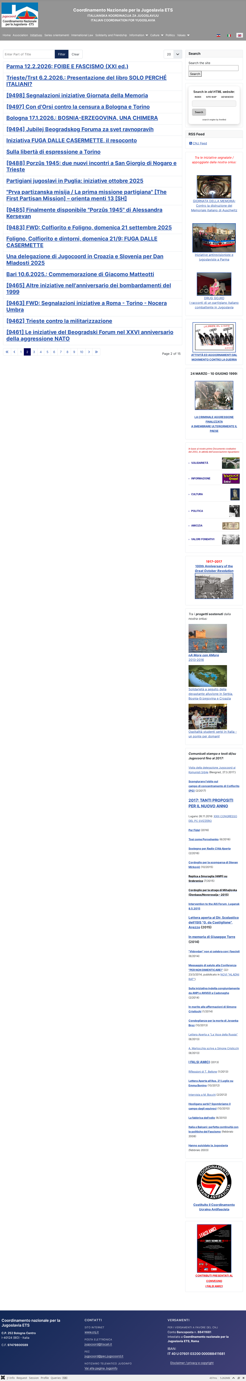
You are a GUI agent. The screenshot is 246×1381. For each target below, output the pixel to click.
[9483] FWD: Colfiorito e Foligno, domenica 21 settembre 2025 (89, 227)
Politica (197, 511)
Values (181, 35)
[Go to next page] (89, 352)
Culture (154, 35)
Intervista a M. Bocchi (202, 1094)
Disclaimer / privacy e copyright (192, 1363)
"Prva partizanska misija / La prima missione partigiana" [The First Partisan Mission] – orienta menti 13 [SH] (86, 195)
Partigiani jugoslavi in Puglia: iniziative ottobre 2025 (74, 180)
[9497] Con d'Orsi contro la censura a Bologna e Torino (78, 106)
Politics (170, 35)
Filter (61, 54)
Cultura (197, 494)
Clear (75, 54)
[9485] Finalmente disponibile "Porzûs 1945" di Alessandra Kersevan (84, 213)
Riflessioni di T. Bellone (203, 1071)
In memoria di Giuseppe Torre (212, 937)
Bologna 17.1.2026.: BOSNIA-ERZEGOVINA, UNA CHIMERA (82, 118)
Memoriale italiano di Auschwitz (214, 210)
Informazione (200, 478)
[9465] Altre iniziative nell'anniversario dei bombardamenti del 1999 (88, 288)
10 (81, 352)
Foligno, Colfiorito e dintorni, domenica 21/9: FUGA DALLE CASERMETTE (81, 241)
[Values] (188, 35)
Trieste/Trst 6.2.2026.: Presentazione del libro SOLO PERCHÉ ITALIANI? (86, 80)
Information (136, 35)
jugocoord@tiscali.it (98, 1344)
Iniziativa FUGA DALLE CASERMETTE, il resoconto (71, 140)
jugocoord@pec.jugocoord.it (104, 1356)
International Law (82, 35)
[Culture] (161, 35)
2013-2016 (196, 660)
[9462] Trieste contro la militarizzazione (59, 321)
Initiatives (36, 35)
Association (20, 35)
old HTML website (221, 91)
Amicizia (196, 525)
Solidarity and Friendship (111, 35)
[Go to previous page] (14, 352)
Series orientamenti (56, 35)
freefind (222, 119)
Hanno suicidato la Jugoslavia (208, 1145)
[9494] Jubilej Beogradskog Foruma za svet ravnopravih (80, 129)
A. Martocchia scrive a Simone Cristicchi (214, 1048)
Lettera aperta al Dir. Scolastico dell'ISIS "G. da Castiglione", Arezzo (214, 922)
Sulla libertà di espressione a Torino (53, 151)
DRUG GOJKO (214, 298)
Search (195, 74)
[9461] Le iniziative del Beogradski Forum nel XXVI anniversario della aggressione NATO (89, 335)
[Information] (146, 35)
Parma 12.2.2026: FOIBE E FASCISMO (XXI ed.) (67, 66)
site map (211, 97)
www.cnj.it (92, 1332)
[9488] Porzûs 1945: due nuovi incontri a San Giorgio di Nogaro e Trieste (91, 166)
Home (7, 35)
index (198, 97)
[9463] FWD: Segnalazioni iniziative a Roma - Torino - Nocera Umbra (86, 306)
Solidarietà (199, 462)
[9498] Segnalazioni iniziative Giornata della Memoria (77, 95)
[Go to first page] (7, 352)
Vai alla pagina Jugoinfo (101, 1368)
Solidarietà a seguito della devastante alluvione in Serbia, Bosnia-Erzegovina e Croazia (211, 693)
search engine (209, 119)
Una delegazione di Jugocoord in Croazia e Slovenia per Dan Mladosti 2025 (84, 259)
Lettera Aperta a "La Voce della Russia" (213, 1034)
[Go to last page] (96, 352)
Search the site (199, 63)
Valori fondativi (202, 539)
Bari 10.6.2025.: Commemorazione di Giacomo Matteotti (80, 274)
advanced (227, 97)
